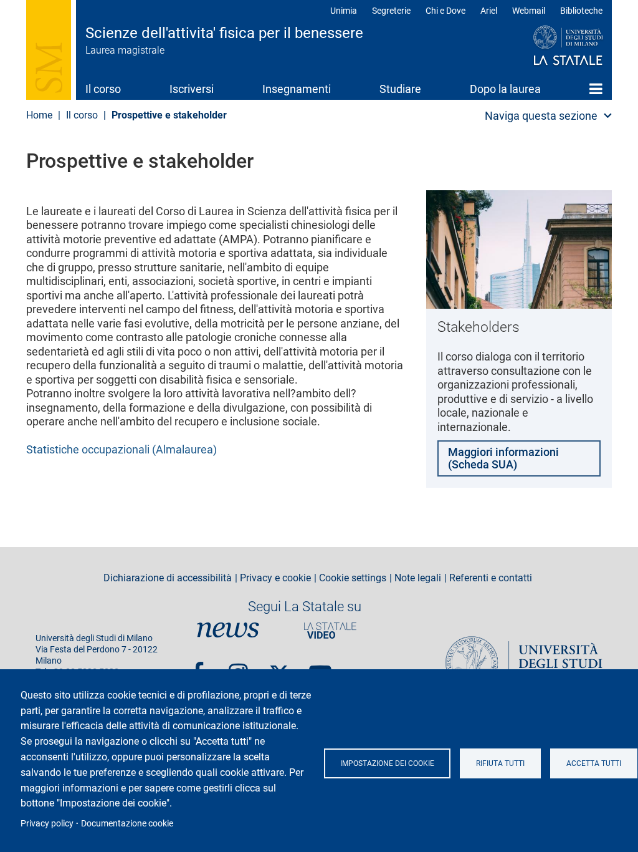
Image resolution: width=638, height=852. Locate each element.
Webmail (528, 11)
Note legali (417, 578)
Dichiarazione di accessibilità (167, 578)
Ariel (488, 11)
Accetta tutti (593, 763)
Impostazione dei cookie (387, 763)
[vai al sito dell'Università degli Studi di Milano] (544, 46)
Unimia (343, 11)
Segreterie (391, 11)
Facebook (197, 667)
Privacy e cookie (275, 578)
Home (595, 88)
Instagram (238, 667)
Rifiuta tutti (500, 763)
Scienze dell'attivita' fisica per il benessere (224, 33)
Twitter (279, 667)
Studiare (400, 88)
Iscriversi (191, 88)
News (228, 630)
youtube (320, 667)
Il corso (103, 88)
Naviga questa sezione (541, 115)
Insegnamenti (296, 88)
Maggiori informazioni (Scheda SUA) (503, 458)
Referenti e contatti (490, 578)
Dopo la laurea (505, 88)
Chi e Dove (445, 11)
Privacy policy (47, 823)
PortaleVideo (330, 630)
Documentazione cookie (127, 823)
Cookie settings (352, 578)
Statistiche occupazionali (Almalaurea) (121, 449)
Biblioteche (581, 11)
